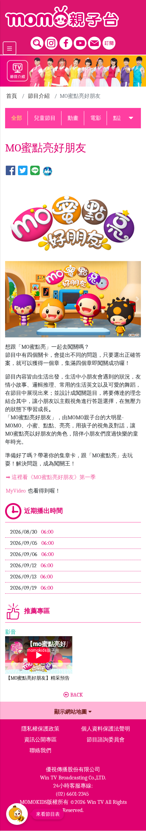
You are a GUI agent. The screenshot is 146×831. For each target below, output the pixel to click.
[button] (131, 118)
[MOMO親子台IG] (51, 41)
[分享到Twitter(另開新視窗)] (22, 171)
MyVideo (16, 491)
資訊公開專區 (40, 740)
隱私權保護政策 (40, 729)
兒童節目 (45, 118)
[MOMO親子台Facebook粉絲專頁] (65, 41)
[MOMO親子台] (73, 16)
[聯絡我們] (94, 41)
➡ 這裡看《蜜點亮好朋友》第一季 (51, 477)
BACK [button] (76, 695)
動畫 (73, 118)
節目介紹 (39, 96)
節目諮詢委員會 (106, 740)
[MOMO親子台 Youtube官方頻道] (80, 41)
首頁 (11, 96)
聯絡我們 (40, 750)
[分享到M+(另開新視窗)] (47, 171)
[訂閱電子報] (109, 41)
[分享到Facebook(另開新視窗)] (10, 171)
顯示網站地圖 (71, 712)
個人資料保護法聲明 (105, 729)
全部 (16, 118)
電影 (95, 118)
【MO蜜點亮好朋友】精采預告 (38, 678)
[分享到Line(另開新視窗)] (35, 171)
